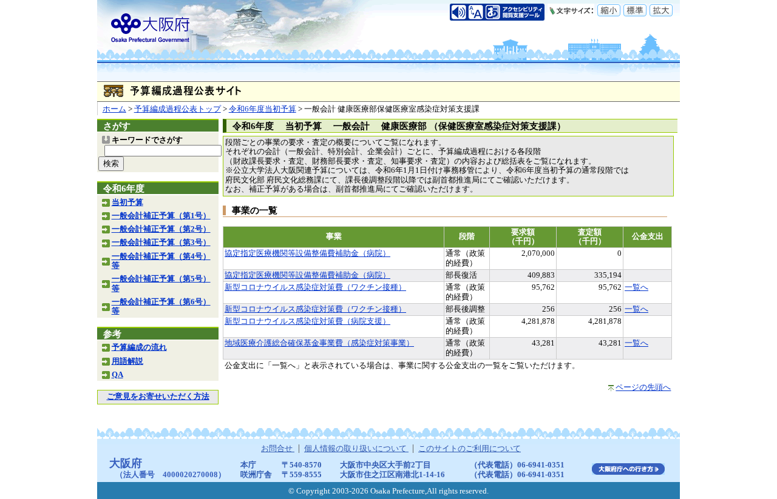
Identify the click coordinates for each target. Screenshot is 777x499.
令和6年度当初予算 (262, 109)
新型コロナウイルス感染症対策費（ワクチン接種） (315, 287)
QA (117, 374)
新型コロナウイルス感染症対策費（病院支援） (307, 321)
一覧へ (636, 287)
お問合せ (277, 448)
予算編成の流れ (139, 347)
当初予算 (127, 202)
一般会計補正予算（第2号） (161, 229)
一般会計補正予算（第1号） (161, 216)
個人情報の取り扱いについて (356, 448)
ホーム (114, 109)
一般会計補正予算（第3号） (161, 242)
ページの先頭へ (643, 387)
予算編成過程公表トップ (177, 109)
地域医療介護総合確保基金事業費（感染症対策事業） (319, 343)
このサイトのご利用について (469, 448)
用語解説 (127, 361)
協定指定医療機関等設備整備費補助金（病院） (307, 253)
